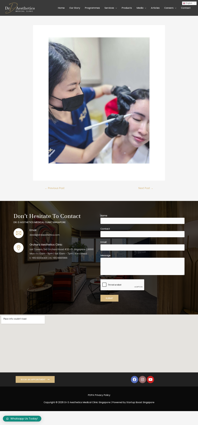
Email (103, 242)
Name (103, 215)
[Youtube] (150, 379)
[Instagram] (142, 379)
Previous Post (55, 188)
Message (105, 255)
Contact (105, 228)
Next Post (145, 188)
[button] (35, 379)
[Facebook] (134, 379)
